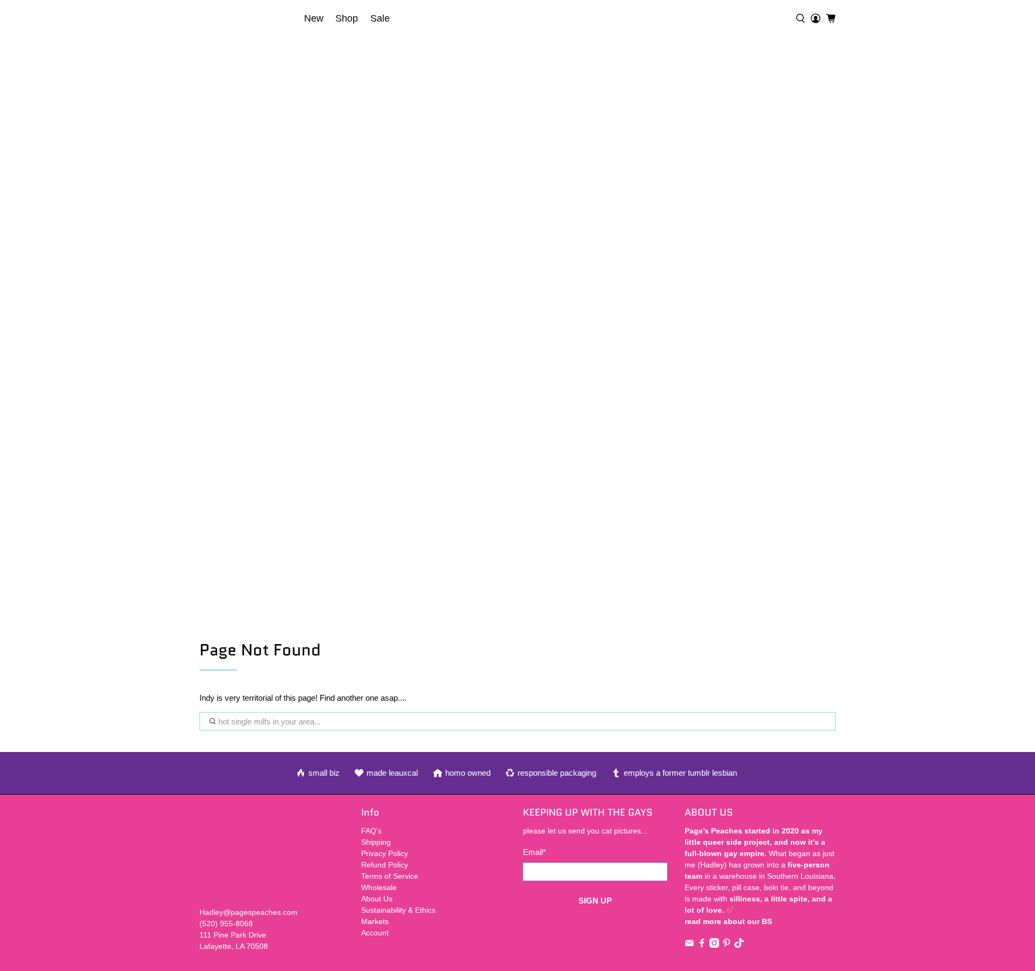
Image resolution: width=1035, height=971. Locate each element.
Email (534, 852)
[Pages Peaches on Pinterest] (727, 945)
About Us (376, 898)
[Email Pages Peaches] (689, 945)
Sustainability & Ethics (398, 910)
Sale (380, 18)
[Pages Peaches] (248, 18)
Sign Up (595, 900)
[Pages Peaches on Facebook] (702, 945)
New (313, 18)
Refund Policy (384, 864)
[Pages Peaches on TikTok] (739, 945)
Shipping (376, 842)
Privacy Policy (384, 853)
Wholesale (379, 887)
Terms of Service (389, 876)
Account (375, 932)
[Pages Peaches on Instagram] (714, 945)
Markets (375, 921)
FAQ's (371, 830)
